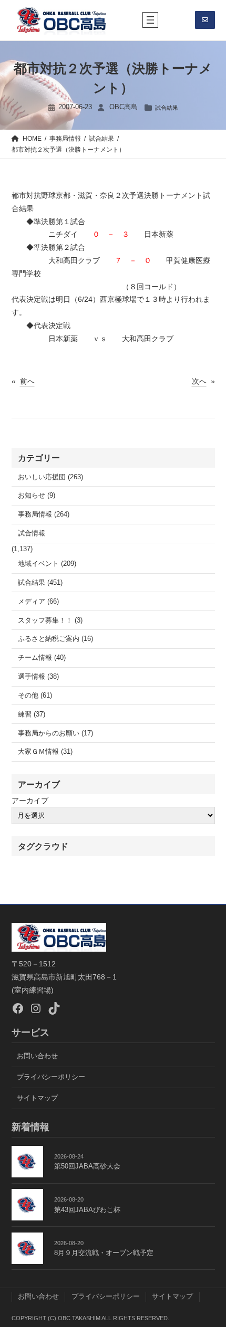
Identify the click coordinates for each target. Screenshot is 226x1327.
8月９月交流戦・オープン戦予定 (103, 1253)
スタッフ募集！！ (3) (50, 620)
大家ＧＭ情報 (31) (45, 751)
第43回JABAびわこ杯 (87, 1210)
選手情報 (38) (38, 676)
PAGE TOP (210, 1278)
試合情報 (31, 533)
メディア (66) (38, 601)
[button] (205, 20)
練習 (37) (31, 714)
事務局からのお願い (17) (55, 733)
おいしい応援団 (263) (50, 477)
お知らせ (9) (36, 495)
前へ (27, 381)
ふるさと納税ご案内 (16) (55, 639)
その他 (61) (35, 695)
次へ (199, 381)
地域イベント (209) (47, 563)
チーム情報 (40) (42, 657)
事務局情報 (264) (43, 514)
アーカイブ (30, 800)
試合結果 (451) (40, 582)
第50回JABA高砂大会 (87, 1166)
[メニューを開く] (150, 20)
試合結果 (166, 107)
